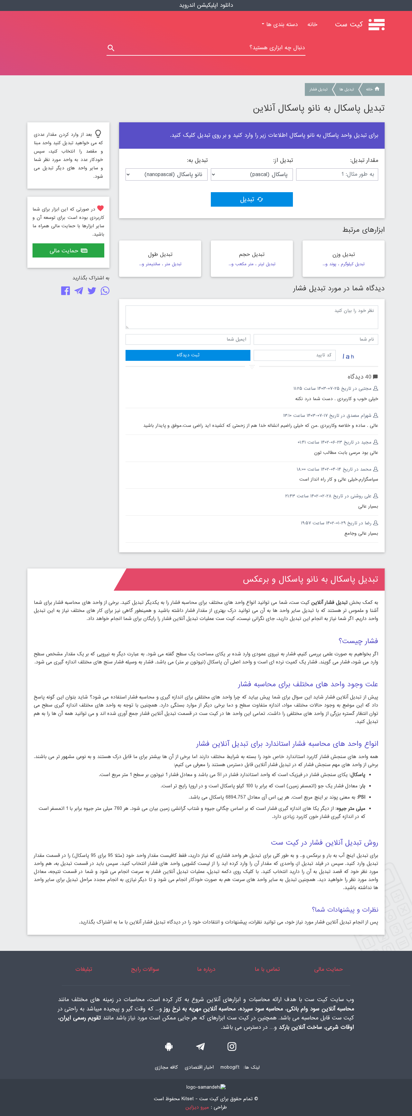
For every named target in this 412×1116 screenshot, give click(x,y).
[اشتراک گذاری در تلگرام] (77, 292)
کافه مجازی (166, 1067)
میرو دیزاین (197, 1107)
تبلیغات (83, 969)
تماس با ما (267, 969)
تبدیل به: (197, 160)
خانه (310, 24)
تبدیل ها (347, 89)
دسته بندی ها (281, 24)
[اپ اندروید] (169, 1048)
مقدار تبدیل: (364, 160)
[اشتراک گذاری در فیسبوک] (64, 292)
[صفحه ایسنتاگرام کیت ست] (232, 1048)
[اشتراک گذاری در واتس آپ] (103, 292)
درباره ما (206, 969)
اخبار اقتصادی (199, 1067)
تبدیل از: (283, 160)
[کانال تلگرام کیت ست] (200, 1048)
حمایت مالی (64, 251)
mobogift (229, 1067)
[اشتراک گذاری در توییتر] (90, 292)
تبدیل (247, 199)
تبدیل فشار (318, 89)
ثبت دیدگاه (188, 355)
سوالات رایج (145, 969)
